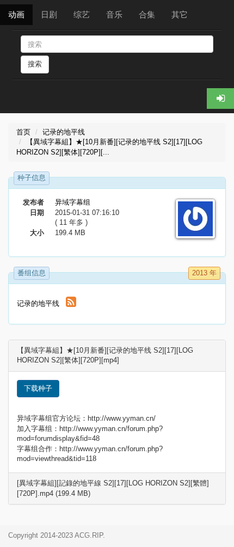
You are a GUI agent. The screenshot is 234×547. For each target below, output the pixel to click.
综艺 (81, 14)
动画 (16, 14)
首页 (23, 132)
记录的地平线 (63, 132)
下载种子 (38, 388)
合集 (147, 14)
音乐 (114, 14)
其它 (179, 14)
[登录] (220, 98)
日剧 (49, 14)
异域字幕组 (72, 202)
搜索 (35, 64)
